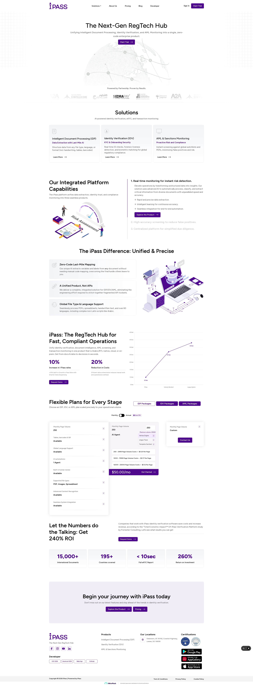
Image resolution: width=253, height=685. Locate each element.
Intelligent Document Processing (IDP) (117, 640)
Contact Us (185, 440)
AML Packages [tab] (189, 403)
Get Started (146, 472)
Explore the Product (145, 215)
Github (91, 661)
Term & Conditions (161, 679)
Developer (154, 6)
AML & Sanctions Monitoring (113, 649)
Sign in (186, 6)
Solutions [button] (96, 6)
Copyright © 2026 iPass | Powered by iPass (65, 678)
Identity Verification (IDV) (112, 644)
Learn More (58, 157)
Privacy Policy (181, 679)
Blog (140, 6)
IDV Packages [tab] (167, 403)
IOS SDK (55, 661)
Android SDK (67, 661)
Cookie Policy (199, 679)
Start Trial (197, 6)
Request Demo (57, 382)
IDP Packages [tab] (144, 403)
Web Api (80, 661)
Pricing (128, 6)
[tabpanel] (126, 468)
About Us (113, 6)
